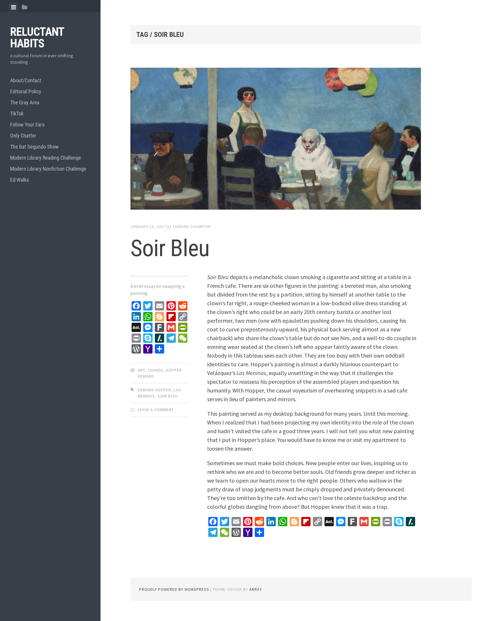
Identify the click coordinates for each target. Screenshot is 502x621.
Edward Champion (192, 226)
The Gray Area (24, 102)
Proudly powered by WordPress (174, 589)
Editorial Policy (25, 91)
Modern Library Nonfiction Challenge (48, 169)
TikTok (17, 113)
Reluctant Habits (37, 37)
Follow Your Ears (27, 125)
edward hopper (154, 389)
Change (155, 370)
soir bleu (167, 396)
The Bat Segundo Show (34, 147)
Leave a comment (156, 409)
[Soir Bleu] (275, 140)
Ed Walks (19, 180)
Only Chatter (23, 136)
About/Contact (25, 80)
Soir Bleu (169, 248)
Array (255, 589)
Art (141, 370)
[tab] (13, 7)
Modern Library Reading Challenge (45, 158)
